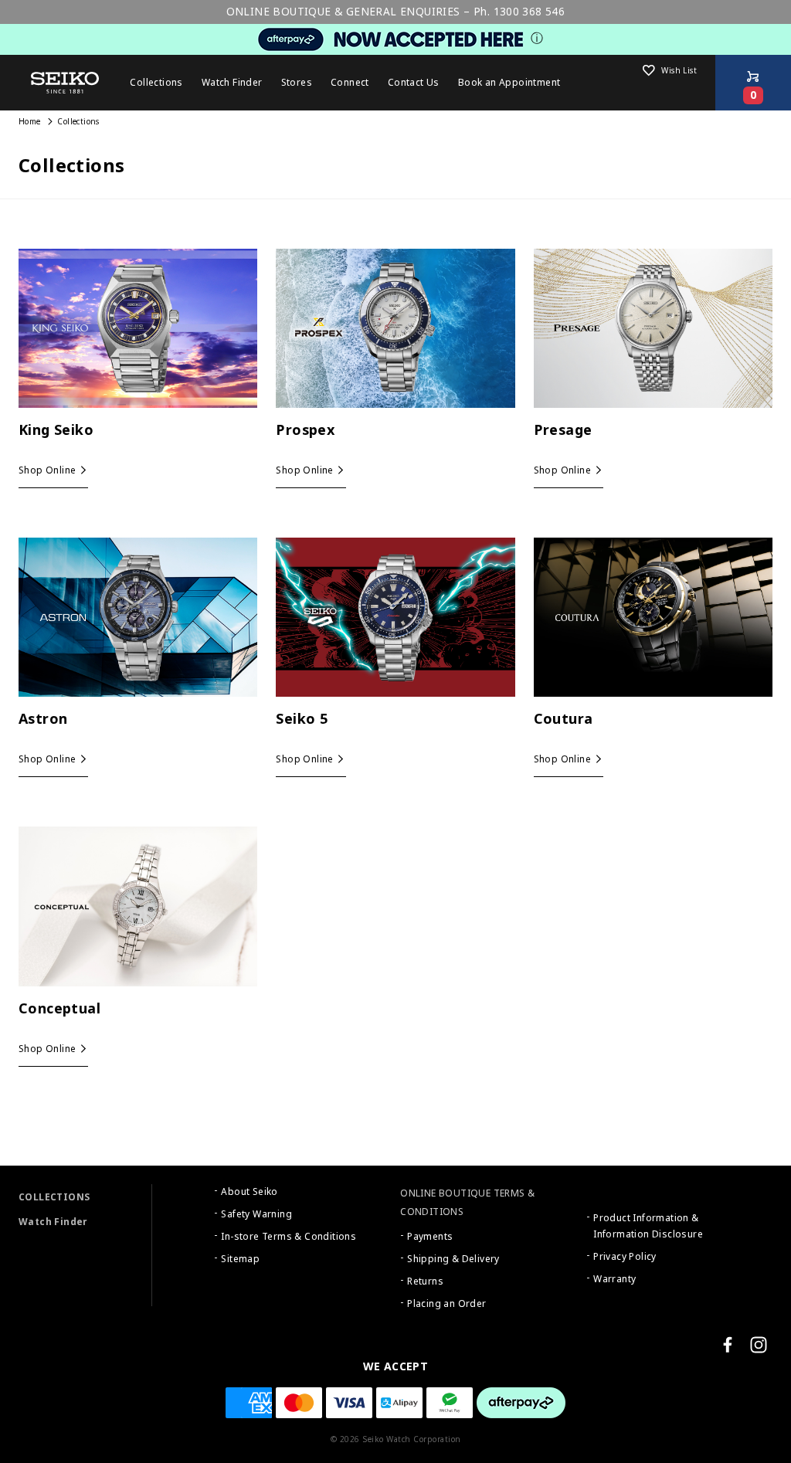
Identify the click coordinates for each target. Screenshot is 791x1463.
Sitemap (240, 1259)
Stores (296, 83)
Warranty (614, 1279)
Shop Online (47, 470)
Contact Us (414, 83)
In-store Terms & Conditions (288, 1237)
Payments (430, 1237)
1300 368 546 (529, 11)
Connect (350, 83)
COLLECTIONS (54, 1197)
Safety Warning (256, 1214)
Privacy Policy (625, 1257)
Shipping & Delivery (453, 1259)
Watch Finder (53, 1222)
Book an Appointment (509, 83)
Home (30, 121)
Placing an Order (446, 1304)
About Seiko (249, 1192)
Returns (425, 1281)
